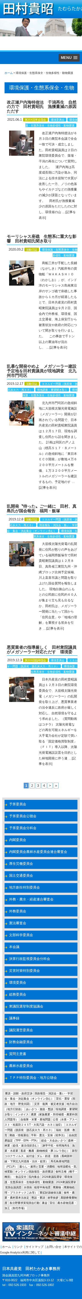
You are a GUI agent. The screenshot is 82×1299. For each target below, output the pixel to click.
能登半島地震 (42, 1187)
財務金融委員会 (21, 1042)
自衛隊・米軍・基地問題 (35, 1119)
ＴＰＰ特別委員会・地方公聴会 (33, 1077)
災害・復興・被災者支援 (49, 1104)
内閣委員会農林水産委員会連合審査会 (38, 852)
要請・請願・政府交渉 (18, 1093)
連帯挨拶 (52, 1197)
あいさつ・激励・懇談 (39, 1109)
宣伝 (52, 1203)
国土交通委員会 (21, 875)
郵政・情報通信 (19, 1135)
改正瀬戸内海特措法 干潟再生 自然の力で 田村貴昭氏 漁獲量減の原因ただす (42, 107)
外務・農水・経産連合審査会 (31, 899)
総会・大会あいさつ (53, 1140)
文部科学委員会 (21, 935)
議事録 (14, 1018)
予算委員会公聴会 (22, 816)
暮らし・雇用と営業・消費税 (37, 1166)
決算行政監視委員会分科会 (29, 959)
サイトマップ (35, 1246)
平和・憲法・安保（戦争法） (49, 1135)
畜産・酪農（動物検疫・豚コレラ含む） (45, 1150)
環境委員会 (57, 119)
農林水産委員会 (21, 1066)
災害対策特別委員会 (24, 970)
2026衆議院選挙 (52, 1176)
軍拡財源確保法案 (51, 1192)
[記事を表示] (58, 347)
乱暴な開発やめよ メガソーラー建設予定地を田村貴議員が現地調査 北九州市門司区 (42, 371)
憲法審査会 (17, 923)
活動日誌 (31, 249)
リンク (18, 1246)
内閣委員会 (17, 840)
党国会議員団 (13, 1187)
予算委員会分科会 (22, 828)
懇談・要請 (38, 1197)
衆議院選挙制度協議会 (26, 1006)
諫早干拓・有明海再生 (56, 1145)
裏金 (44, 1203)
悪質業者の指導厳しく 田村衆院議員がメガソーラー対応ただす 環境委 (42, 649)
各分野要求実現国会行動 (25, 1203)
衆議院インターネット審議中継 (41, 1232)
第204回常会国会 (35, 119)
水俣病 (28, 1187)
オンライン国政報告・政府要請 (34, 1171)
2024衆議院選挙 (66, 1182)
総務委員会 (17, 994)
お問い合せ (53, 1246)
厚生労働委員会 (21, 863)
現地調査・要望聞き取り (52, 389)
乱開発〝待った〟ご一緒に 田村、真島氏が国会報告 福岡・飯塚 (42, 508)
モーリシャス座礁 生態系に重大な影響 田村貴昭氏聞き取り (42, 238)
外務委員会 (17, 911)
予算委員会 (17, 804)
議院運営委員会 (21, 1030)
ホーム (6, 1246)
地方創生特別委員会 (24, 887)
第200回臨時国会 (35, 660)
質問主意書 (17, 1054)
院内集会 (34, 1176)
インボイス (22, 1114)
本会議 (14, 947)
